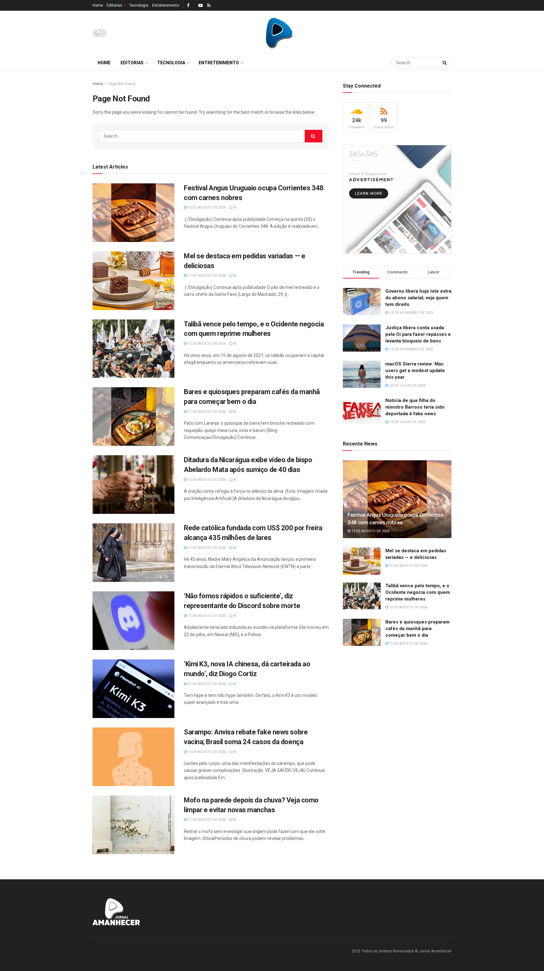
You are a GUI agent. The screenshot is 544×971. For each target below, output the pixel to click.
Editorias (114, 5)
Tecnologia (138, 5)
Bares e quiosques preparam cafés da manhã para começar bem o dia (417, 628)
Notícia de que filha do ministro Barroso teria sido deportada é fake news (415, 407)
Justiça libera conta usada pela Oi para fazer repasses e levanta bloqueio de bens (418, 334)
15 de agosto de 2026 (206, 207)
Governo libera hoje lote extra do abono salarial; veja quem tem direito (418, 297)
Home (98, 5)
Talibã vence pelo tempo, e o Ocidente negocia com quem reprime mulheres (417, 592)
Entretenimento (165, 5)
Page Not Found (121, 84)
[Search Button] (445, 62)
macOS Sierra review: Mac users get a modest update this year (415, 370)
